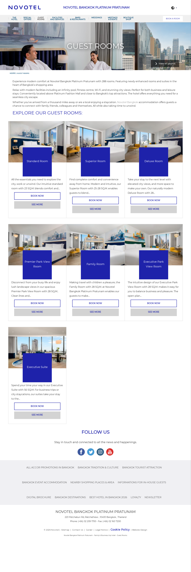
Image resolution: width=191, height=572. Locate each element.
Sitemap (65, 530)
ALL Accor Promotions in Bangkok (50, 467)
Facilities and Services (57, 18)
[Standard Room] (37, 141)
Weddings (96, 17)
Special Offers (27, 18)
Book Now (37, 195)
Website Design (139, 530)
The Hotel (14, 18)
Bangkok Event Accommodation (44, 482)
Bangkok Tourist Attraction (142, 467)
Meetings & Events (112, 18)
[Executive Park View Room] (154, 244)
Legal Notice (101, 530)
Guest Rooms (40, 18)
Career (89, 530)
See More (37, 204)
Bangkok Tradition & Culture (98, 467)
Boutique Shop (128, 18)
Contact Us (77, 530)
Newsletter (153, 497)
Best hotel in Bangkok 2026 (108, 497)
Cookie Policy (120, 529)
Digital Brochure (39, 497)
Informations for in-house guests (142, 482)
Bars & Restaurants (77, 18)
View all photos (167, 63)
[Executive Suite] (37, 347)
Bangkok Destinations (70, 497)
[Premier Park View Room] (37, 244)
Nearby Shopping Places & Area (92, 482)
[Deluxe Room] (154, 141)
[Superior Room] (95, 141)
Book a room (173, 18)
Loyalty (136, 497)
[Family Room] (95, 244)
